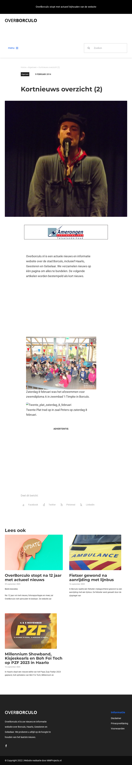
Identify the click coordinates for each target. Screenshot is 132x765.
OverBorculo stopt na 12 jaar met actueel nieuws (33, 577)
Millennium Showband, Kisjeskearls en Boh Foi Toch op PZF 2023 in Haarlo (33, 658)
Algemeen (32, 67)
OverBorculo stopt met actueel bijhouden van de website (66, 6)
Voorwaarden (118, 728)
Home (23, 67)
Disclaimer (116, 718)
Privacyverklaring (119, 723)
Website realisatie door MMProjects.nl (42, 760)
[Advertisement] (61, 307)
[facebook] (6, 746)
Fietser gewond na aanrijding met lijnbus (91, 577)
